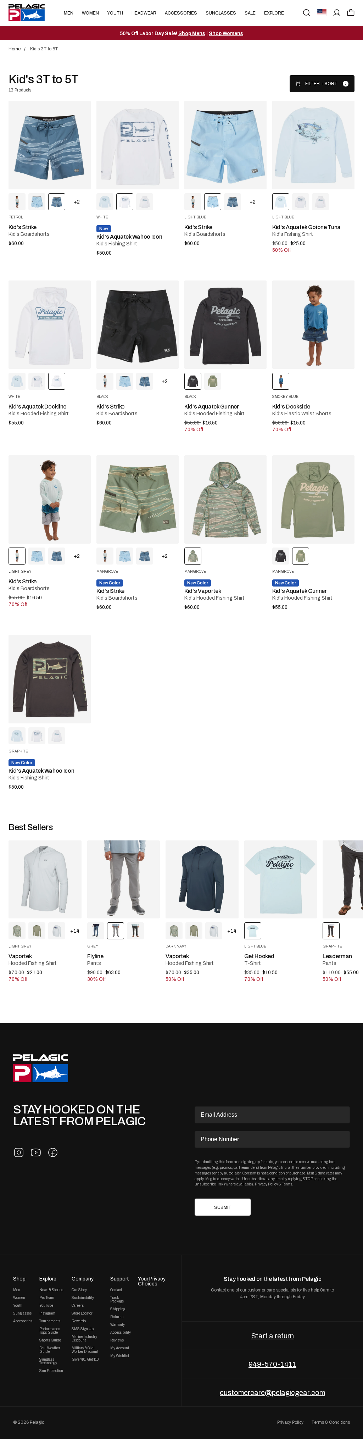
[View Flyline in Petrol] (95, 930)
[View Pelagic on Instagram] (18, 1152)
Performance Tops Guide (49, 1330)
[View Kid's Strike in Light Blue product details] (225, 145)
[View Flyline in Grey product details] (123, 879)
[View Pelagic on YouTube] (35, 1152)
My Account (119, 1348)
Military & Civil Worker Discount (85, 1350)
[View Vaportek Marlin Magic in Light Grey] (56, 930)
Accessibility (120, 1332)
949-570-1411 (272, 1364)
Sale (250, 13)
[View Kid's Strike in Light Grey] (17, 201)
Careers (78, 1305)
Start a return (272, 1335)
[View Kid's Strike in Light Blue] (36, 201)
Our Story (79, 1290)
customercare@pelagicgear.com (272, 1392)
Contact (116, 1290)
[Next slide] (319, 879)
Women (90, 13)
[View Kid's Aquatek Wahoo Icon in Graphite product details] (50, 679)
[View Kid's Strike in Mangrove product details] (137, 499)
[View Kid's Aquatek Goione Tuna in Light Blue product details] (313, 145)
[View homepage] (27, 12)
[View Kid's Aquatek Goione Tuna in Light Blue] (104, 201)
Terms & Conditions (330, 1422)
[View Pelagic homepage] (40, 1068)
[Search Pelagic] (306, 12)
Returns (116, 1317)
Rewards (79, 1321)
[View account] (337, 12)
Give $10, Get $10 (85, 1359)
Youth (115, 13)
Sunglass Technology (48, 1361)
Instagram (47, 1313)
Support (119, 1278)
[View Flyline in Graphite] (135, 930)
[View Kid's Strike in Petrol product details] (50, 145)
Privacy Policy (266, 1184)
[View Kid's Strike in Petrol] (232, 201)
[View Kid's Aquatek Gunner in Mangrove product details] (313, 499)
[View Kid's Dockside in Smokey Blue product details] (313, 324)
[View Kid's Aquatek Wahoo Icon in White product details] (137, 145)
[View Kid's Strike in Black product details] (137, 324)
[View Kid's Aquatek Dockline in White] (144, 201)
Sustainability (83, 1298)
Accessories (181, 13)
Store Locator (82, 1313)
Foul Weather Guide (49, 1350)
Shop (19, 1278)
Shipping (117, 1309)
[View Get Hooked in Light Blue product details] (280, 879)
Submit (222, 1207)
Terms (287, 1184)
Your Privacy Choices (152, 1281)
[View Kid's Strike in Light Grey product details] (50, 499)
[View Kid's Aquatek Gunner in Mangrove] (212, 381)
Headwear (144, 13)
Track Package (117, 1299)
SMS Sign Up (83, 1329)
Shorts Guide (50, 1340)
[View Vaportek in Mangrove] (17, 930)
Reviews (117, 1340)
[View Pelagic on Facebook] (52, 1152)
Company (83, 1278)
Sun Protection (51, 1371)
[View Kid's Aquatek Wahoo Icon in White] (300, 201)
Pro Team (46, 1298)
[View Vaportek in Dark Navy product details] (202, 879)
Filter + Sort (321, 83)
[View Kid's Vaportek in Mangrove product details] (225, 499)
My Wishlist (119, 1356)
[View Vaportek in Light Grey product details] (45, 879)
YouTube (46, 1305)
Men (68, 13)
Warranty (117, 1325)
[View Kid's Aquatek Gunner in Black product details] (225, 324)
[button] (350, 12)
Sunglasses (221, 13)
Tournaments (49, 1321)
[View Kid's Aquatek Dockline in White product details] (50, 324)
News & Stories (51, 1290)
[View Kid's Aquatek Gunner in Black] (280, 556)
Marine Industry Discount (84, 1338)
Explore (274, 13)
